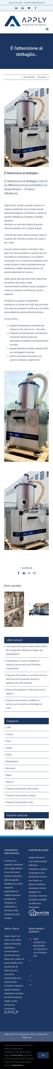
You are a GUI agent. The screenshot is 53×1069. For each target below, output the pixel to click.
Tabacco (10, 782)
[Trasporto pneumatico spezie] (40, 825)
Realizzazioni (12, 761)
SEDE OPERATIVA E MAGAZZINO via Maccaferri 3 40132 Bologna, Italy (40, 947)
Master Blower (36, 857)
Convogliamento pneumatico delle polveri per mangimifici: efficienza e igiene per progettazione (26, 650)
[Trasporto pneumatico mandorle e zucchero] (30, 825)
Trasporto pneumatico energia (20, 795)
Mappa (24, 1037)
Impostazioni (17, 1065)
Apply (7, 936)
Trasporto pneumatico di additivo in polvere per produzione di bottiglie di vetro (24, 704)
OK (43, 1055)
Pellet (9, 754)
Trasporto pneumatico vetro (19, 802)
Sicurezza (10, 768)
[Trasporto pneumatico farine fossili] (19, 825)
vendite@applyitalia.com (34, 2)
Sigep (8, 775)
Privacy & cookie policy (39, 1034)
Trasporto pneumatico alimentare (22, 788)
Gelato (9, 748)
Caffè (8, 727)
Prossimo (42, 77)
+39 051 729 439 (15, 2)
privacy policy (17, 1055)
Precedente (29, 77)
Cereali (9, 734)
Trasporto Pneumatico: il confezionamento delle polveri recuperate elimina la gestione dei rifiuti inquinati (26, 679)
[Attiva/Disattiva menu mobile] (47, 29)
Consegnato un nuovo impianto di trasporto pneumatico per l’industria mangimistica (23, 665)
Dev (30, 1037)
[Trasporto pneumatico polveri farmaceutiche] (9, 825)
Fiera (8, 741)
